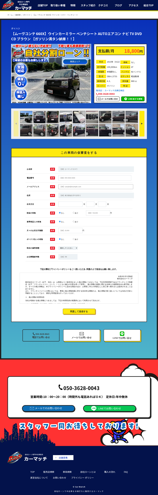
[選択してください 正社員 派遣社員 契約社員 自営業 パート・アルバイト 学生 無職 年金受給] (68, 248)
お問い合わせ (59, 477)
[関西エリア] (51, 102)
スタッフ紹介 (88, 5)
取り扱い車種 (57, 5)
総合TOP (149, 5)
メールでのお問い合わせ (48, 408)
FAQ (126, 471)
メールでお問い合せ (109, 99)
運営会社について (39, 477)
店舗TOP (43, 5)
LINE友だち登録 (135, 98)
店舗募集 (63, 457)
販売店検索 (48, 471)
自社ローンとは (88, 471)
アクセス (133, 5)
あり (76, 213)
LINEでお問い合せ (122, 338)
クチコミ (103, 5)
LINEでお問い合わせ (109, 408)
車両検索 (67, 471)
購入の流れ (109, 471)
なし (62, 213)
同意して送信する (79, 311)
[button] (87, 73)
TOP (32, 471)
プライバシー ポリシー (82, 477)
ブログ (118, 5)
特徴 (72, 5)
